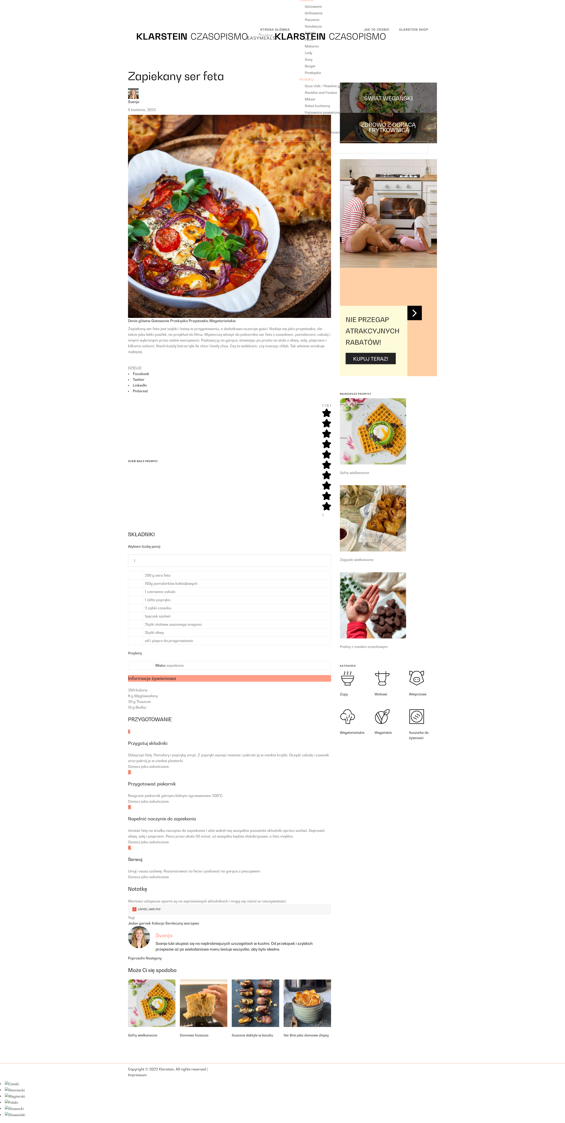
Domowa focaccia (194, 1035)
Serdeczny (174, 923)
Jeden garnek (140, 923)
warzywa (191, 923)
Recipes (134, 3)
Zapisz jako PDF (149, 909)
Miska (160, 665)
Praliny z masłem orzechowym (364, 647)
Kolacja (158, 923)
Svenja (133, 102)
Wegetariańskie (222, 321)
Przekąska (179, 321)
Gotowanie (160, 321)
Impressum (137, 1075)
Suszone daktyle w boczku (252, 1035)
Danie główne (139, 321)
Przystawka (199, 321)
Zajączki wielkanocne (356, 560)
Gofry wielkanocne (142, 1035)
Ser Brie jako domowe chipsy (306, 1035)
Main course (142, 10)
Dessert (138, 17)
